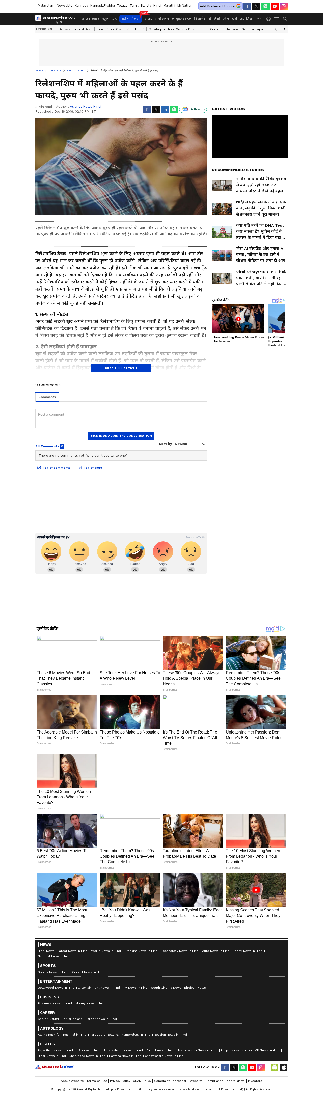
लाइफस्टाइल (182, 18)
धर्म (234, 18)
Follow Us (198, 109)
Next (284, 29)
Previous (276, 29)
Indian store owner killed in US (120, 29)
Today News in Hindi (248, 1069)
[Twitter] (256, 6)
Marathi (169, 5)
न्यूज (105, 18)
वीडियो (214, 18)
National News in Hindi (54, 1075)
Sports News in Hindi (53, 1090)
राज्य (149, 18)
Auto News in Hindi (216, 1069)
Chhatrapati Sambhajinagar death (248, 29)
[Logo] (56, 19)
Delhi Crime (210, 29)
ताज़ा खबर (90, 18)
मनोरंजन (162, 18)
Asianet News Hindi (85, 106)
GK (114, 18)
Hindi (157, 5)
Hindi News (46, 1069)
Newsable (64, 5)
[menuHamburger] (276, 19)
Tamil (134, 5)
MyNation (184, 5)
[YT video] (275, 6)
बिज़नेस (200, 18)
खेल (226, 18)
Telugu (122, 5)
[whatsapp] (265, 6)
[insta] (284, 6)
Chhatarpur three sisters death (173, 29)
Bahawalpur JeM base (75, 29)
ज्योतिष (246, 18)
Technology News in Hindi (180, 1069)
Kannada (81, 5)
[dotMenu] (259, 19)
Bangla (146, 5)
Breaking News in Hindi (141, 1069)
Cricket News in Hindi (88, 1090)
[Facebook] (247, 6)
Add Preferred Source (217, 6)
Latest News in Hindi (72, 1069)
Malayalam (46, 5)
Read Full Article (121, 368)
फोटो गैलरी (131, 18)
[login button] (269, 19)
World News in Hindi (106, 1069)
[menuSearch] (285, 19)
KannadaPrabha (102, 5)
